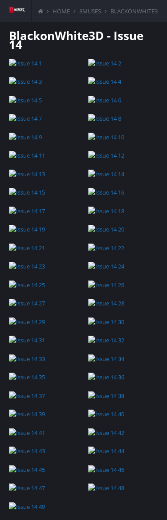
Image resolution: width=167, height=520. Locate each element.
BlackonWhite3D (136, 11)
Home (61, 11)
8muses (90, 11)
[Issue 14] (44, 63)
